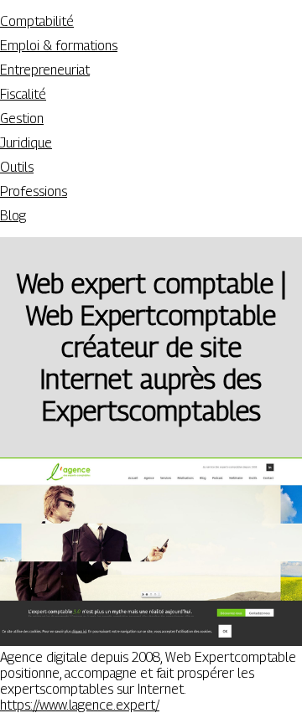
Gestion (22, 119)
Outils (17, 167)
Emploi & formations (58, 46)
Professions (33, 191)
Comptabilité (37, 21)
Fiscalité (23, 94)
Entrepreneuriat (45, 70)
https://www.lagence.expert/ (79, 705)
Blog (13, 216)
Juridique (26, 143)
